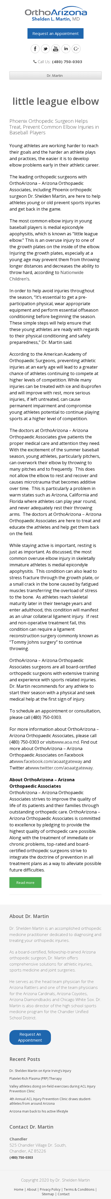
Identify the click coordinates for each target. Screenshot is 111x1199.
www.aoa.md (66, 742)
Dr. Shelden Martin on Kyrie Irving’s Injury (40, 1070)
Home (18, 1189)
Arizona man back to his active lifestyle (38, 1111)
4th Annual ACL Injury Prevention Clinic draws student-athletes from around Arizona (50, 1101)
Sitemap (48, 1194)
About (31, 1189)
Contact (64, 1194)
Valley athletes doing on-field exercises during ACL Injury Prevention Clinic (52, 1088)
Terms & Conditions (79, 1189)
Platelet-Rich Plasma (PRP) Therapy (35, 1078)
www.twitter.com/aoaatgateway (61, 768)
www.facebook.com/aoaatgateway (47, 761)
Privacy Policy (50, 1189)
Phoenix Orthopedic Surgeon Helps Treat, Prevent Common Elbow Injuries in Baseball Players (54, 127)
